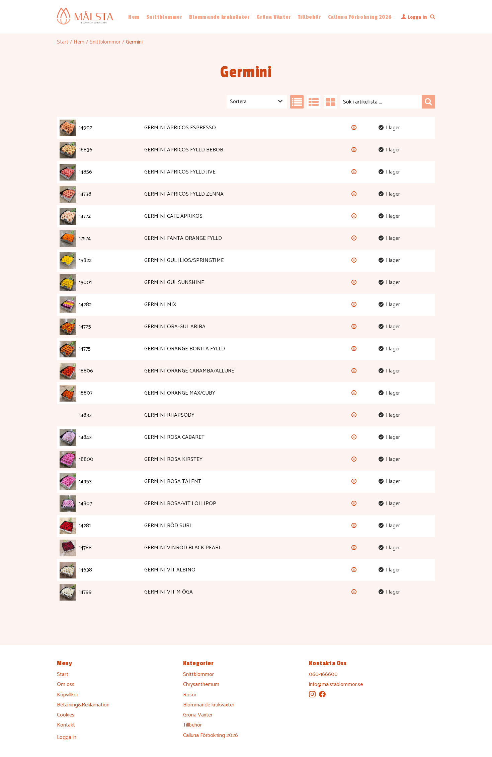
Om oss (65, 684)
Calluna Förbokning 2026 (360, 17)
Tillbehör (309, 17)
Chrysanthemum (201, 684)
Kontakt (66, 725)
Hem (134, 17)
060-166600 (323, 674)
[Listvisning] (297, 102)
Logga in (66, 737)
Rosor (189, 694)
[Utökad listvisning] (313, 102)
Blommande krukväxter (219, 17)
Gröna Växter (273, 17)
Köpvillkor (67, 694)
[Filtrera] (428, 102)
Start (62, 42)
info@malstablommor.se (336, 684)
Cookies (65, 714)
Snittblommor (164, 17)
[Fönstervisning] (330, 102)
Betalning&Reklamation (83, 704)
